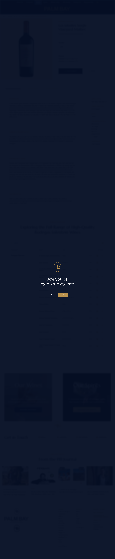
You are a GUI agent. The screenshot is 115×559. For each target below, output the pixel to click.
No (52, 294)
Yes (62, 294)
